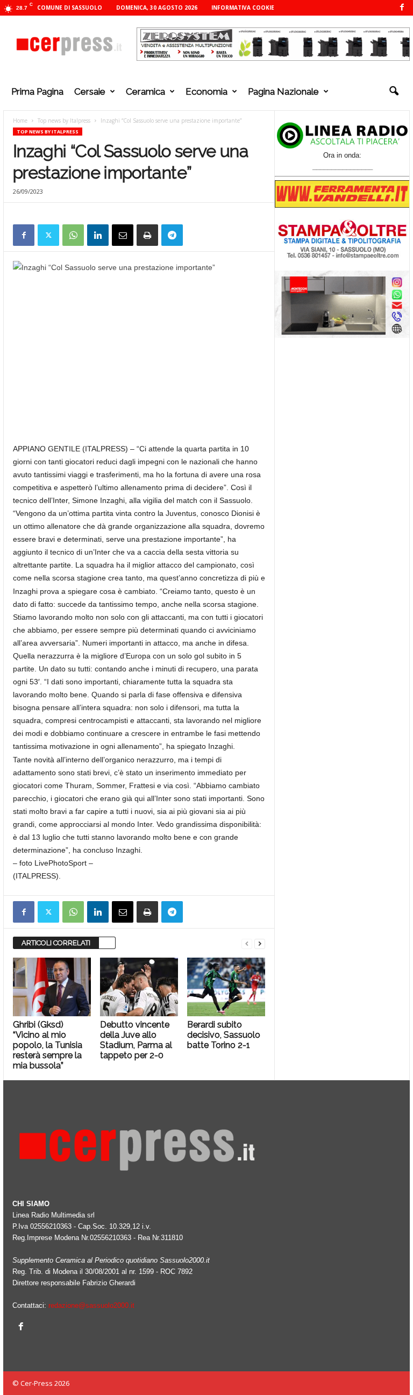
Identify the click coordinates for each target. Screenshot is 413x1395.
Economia (206, 91)
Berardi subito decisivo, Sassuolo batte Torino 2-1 (223, 1034)
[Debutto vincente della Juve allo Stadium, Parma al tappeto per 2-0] (139, 987)
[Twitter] (48, 235)
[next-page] (259, 943)
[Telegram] (172, 235)
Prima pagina (37, 91)
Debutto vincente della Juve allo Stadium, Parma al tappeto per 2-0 (136, 1039)
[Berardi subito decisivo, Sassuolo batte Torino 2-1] (226, 987)
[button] (393, 91)
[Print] (147, 235)
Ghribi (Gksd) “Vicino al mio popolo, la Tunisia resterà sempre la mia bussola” (47, 1045)
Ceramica (145, 91)
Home (20, 120)
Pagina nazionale (283, 91)
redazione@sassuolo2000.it (91, 1305)
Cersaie (89, 91)
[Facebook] (401, 8)
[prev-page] (246, 943)
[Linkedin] (98, 235)
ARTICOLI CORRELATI (56, 943)
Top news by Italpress (64, 120)
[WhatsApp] (73, 235)
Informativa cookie (242, 7)
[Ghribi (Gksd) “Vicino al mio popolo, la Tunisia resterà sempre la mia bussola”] (52, 987)
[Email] (122, 235)
